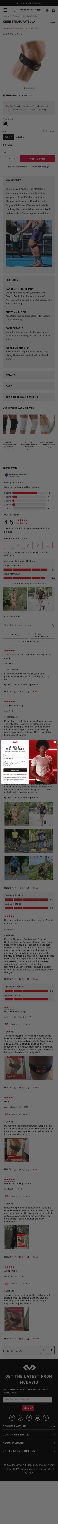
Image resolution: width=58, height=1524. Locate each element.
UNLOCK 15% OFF (15, 770)
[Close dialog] (55, 742)
